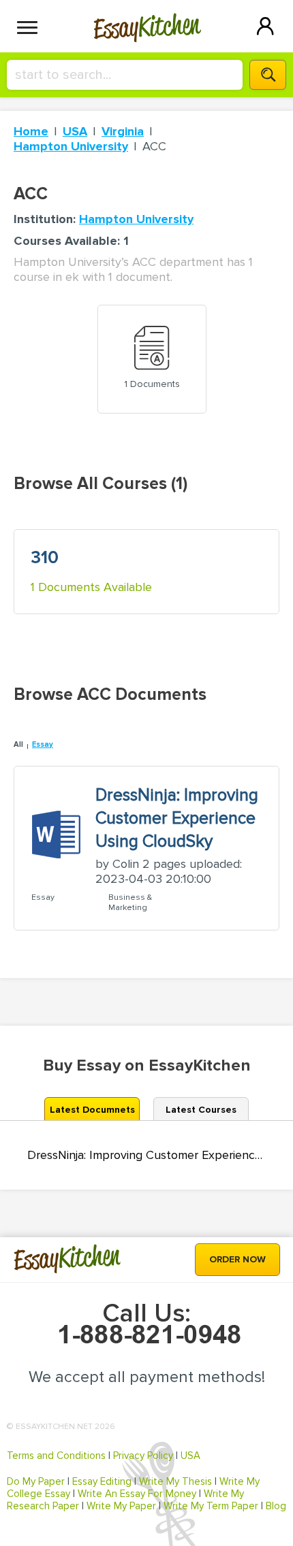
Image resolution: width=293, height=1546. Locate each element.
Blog (276, 1506)
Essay (42, 744)
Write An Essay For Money (137, 1494)
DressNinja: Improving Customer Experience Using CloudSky (146, 1155)
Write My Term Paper (211, 1506)
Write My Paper (121, 1506)
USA (75, 131)
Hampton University (71, 146)
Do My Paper (36, 1481)
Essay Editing (102, 1481)
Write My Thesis (175, 1481)
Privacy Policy (143, 1455)
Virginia (123, 131)
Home (31, 131)
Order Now (237, 1259)
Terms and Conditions (56, 1455)
